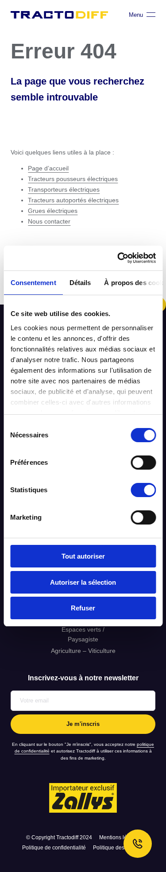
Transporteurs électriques (64, 189)
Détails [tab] (80, 282)
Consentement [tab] (33, 282)
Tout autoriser (83, 556)
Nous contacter (49, 221)
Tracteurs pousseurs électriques (73, 178)
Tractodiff (59, 14)
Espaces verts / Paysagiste (83, 634)
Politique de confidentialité (54, 848)
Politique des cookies (118, 848)
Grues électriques (52, 210)
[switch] (143, 462)
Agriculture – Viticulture (83, 650)
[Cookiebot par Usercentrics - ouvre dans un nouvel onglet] (118, 258)
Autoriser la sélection (83, 582)
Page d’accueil (48, 168)
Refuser (83, 608)
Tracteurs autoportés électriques (73, 200)
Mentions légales (119, 837)
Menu (136, 15)
